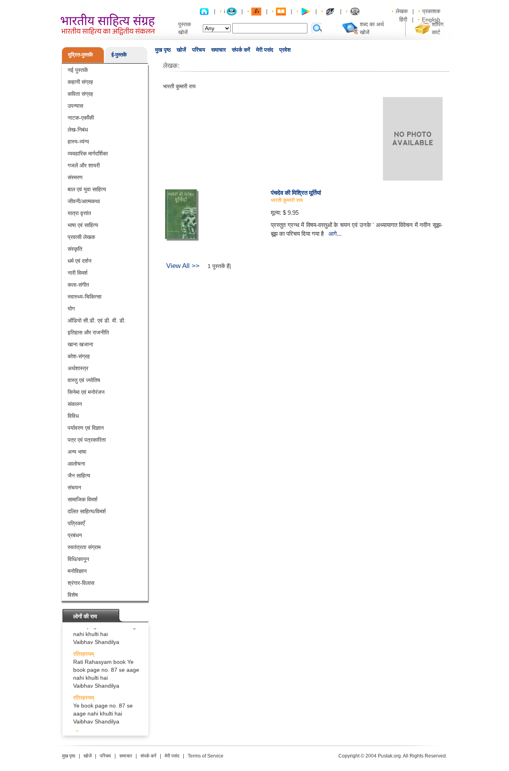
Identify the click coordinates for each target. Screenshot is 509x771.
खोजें (181, 50)
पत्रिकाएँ (76, 523)
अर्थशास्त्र (78, 368)
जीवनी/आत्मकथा (84, 201)
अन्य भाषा (77, 452)
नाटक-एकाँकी (81, 118)
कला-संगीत (78, 285)
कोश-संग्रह (79, 356)
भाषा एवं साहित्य (83, 225)
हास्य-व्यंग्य (78, 141)
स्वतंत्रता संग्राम (84, 547)
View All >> (183, 266)
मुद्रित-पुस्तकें (80, 55)
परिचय (198, 50)
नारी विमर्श (77, 273)
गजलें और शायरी (84, 165)
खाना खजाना (80, 344)
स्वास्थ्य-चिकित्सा (84, 296)
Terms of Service (205, 756)
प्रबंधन (75, 535)
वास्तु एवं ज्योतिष (84, 380)
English (431, 19)
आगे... (335, 233)
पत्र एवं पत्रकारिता (87, 440)
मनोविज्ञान (77, 571)
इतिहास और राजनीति (88, 332)
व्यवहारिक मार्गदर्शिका (88, 153)
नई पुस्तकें (78, 70)
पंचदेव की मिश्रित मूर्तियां (296, 192)
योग (71, 308)
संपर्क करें (241, 50)
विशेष (73, 595)
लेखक (402, 11)
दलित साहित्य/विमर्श (87, 511)
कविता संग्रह (80, 94)
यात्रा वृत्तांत (79, 213)
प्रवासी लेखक (81, 237)
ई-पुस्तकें (119, 55)
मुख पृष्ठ (163, 50)
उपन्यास (75, 106)
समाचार (218, 50)
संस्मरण (75, 177)
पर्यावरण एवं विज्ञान (86, 428)
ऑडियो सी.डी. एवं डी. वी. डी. (97, 320)
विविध (73, 416)
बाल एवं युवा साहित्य (87, 189)
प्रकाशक (431, 11)
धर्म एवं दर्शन (79, 261)
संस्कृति (75, 249)
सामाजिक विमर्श (82, 499)
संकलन (75, 404)
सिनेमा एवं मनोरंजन (86, 392)
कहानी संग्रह (80, 82)
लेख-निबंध (78, 129)
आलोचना (76, 463)
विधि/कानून (78, 559)
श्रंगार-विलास (81, 583)
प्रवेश (285, 50)
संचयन (74, 487)
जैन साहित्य (79, 475)
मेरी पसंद (264, 50)
